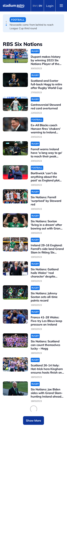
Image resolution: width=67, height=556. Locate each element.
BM (35, 5)
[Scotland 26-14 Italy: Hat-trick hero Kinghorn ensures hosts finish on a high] (15, 364)
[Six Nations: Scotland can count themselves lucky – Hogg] (15, 340)
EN (40, 5)
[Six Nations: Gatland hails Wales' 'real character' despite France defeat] (15, 268)
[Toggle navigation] (61, 5)
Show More (33, 420)
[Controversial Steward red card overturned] (15, 104)
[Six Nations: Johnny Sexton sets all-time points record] (15, 292)
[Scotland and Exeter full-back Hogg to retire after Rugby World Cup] (15, 80)
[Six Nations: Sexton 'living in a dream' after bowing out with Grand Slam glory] (15, 220)
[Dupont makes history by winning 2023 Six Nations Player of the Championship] (15, 56)
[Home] (13, 5)
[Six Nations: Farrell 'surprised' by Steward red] (15, 196)
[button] (6, 21)
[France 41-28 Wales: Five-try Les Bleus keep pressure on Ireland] (15, 316)
